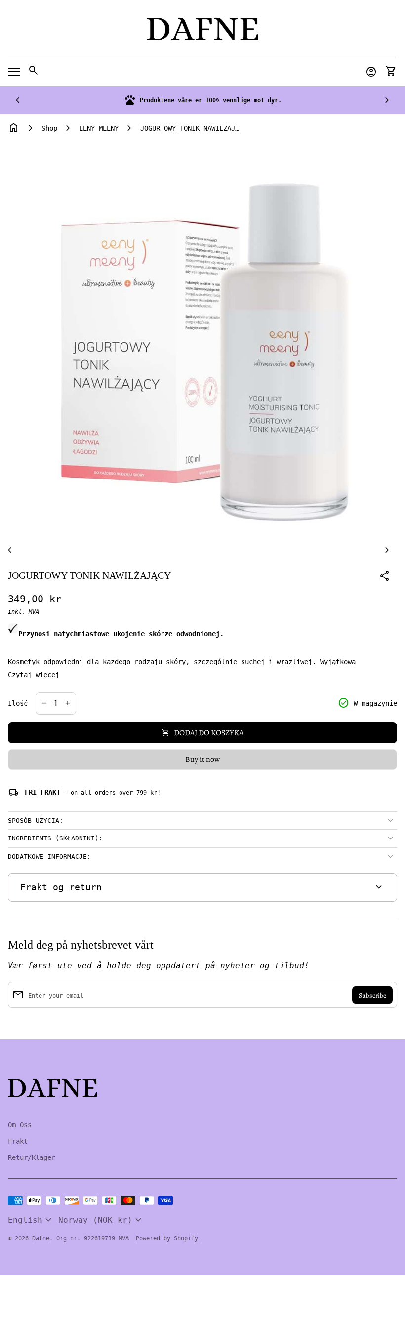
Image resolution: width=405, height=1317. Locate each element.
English (31, 1220)
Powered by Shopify (167, 1238)
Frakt (18, 1141)
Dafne (40, 1238)
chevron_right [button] (387, 100)
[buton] (31, 1220)
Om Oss (20, 1125)
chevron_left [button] (18, 100)
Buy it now (202, 759)
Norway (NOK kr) (101, 1220)
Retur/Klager (31, 1157)
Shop (49, 128)
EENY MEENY (99, 128)
